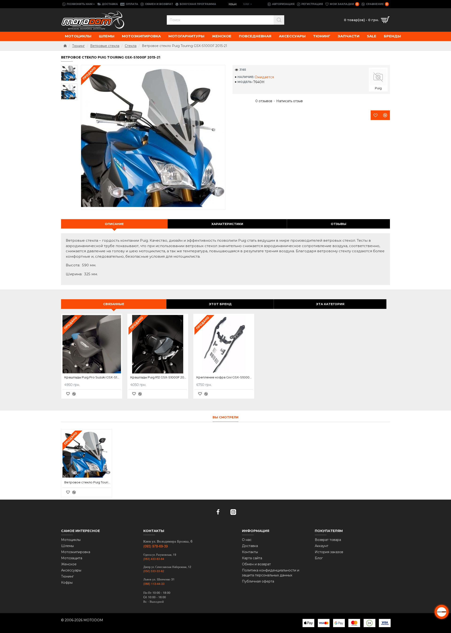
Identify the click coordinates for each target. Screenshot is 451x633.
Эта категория (330, 304)
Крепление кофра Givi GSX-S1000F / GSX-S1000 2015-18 (224, 377)
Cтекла (130, 46)
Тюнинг (78, 46)
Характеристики (227, 224)
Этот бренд (220, 304)
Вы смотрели (225, 417)
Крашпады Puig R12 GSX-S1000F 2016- (158, 377)
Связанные (113, 304)
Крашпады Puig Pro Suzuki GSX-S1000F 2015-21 (92, 377)
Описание (114, 224)
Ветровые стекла (104, 46)
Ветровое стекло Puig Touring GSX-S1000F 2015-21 (87, 482)
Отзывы (338, 224)
